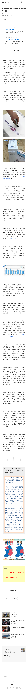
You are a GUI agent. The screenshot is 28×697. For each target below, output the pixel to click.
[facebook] (7, 688)
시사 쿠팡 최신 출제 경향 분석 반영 (13, 39)
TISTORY (14, 681)
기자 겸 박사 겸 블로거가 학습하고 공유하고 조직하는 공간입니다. (10, 651)
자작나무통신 (6, 2)
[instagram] (13, 688)
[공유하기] (8, 598)
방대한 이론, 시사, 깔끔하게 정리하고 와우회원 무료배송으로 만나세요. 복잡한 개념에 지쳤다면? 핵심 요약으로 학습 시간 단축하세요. (14, 42)
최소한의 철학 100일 (11, 29)
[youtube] (17, 688)
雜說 (3, 13)
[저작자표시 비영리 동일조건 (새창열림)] (20, 598)
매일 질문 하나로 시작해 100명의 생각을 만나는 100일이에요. (14, 31)
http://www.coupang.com (11, 37)
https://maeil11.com (9, 27)
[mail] (20, 688)
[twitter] (10, 688)
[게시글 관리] (10, 598)
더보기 (24, 610)
